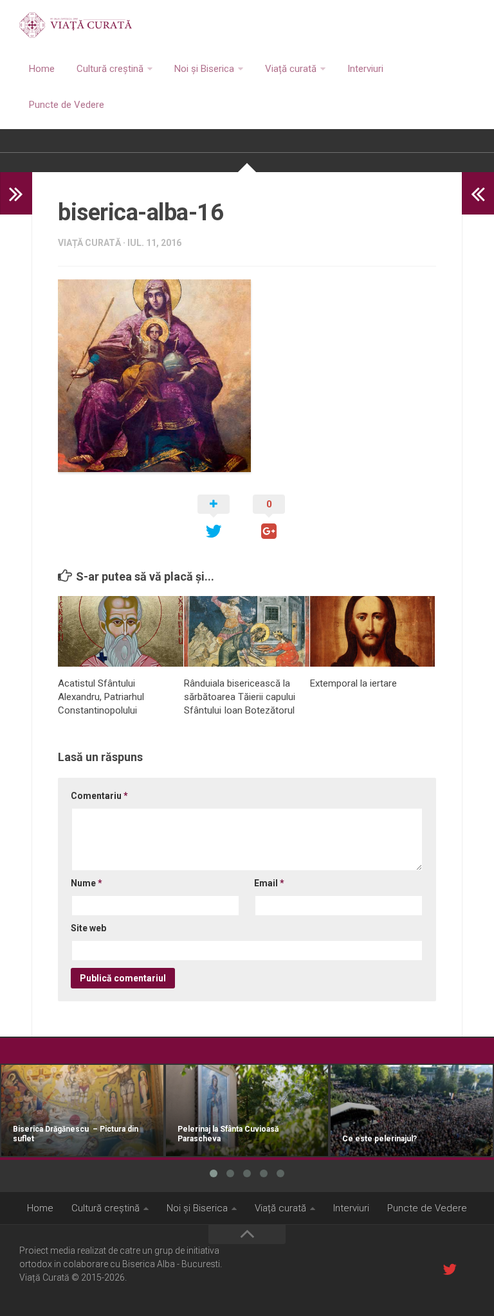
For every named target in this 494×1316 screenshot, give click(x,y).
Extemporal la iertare (353, 683)
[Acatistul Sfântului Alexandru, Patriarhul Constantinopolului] (120, 631)
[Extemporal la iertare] (372, 631)
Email (269, 883)
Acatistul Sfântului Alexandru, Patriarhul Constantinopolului (101, 697)
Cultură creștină (110, 69)
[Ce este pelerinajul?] (412, 1110)
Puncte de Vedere (66, 104)
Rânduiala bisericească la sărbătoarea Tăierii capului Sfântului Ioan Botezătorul (239, 697)
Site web (88, 928)
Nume (86, 883)
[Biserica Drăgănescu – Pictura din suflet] (82, 1110)
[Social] (449, 1269)
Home (42, 69)
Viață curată (290, 69)
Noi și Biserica (204, 69)
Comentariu (99, 796)
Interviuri (365, 69)
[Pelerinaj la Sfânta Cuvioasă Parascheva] (247, 1110)
